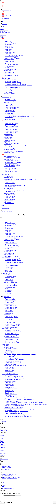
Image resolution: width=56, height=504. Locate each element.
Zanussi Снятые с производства (9, 387)
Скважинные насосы (6, 181)
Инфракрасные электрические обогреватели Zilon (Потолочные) (14, 151)
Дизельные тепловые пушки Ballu (10, 322)
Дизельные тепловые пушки (8, 147)
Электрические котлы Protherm (9, 370)
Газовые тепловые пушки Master (9, 146)
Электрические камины (7, 139)
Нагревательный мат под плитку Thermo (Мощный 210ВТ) (13, 162)
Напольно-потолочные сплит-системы (9, 73)
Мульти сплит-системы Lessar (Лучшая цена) (11, 56)
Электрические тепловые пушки (8, 304)
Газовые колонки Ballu (8, 89)
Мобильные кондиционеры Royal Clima (10, 69)
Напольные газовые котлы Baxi (9, 203)
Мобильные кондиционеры (7, 67)
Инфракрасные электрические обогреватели (10, 149)
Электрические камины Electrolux (10, 140)
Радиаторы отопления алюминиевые (9, 193)
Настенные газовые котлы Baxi (9, 197)
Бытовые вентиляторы (7, 109)
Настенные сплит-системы (7, 41)
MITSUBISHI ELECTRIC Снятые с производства (12, 395)
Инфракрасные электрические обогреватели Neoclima (12, 324)
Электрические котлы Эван (9, 201)
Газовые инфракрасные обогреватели (9, 152)
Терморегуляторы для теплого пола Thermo (11, 168)
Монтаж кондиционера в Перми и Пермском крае (9, 474)
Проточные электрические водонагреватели (10, 264)
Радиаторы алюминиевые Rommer (10, 194)
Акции (3, 487)
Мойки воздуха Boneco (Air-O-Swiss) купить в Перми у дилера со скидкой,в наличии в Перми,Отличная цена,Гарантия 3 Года (23, 112)
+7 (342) (2, 31)
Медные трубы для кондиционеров (10, 60)
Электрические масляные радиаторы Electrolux (11, 142)
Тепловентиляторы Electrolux (9, 313)
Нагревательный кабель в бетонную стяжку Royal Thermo (13, 158)
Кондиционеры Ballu (8, 48)
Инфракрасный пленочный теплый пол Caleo (11, 339)
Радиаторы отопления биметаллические (9, 188)
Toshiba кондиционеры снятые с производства (11, 388)
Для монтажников (4, 27)
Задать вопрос (2, 29)
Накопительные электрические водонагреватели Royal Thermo (14, 83)
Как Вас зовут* (2, 494)
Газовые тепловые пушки (7, 144)
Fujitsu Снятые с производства (9, 385)
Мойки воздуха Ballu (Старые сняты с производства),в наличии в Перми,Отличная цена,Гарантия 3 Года (20, 409)
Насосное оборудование (5, 344)
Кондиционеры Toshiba (8, 53)
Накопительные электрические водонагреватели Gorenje (13, 261)
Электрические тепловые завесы (8, 134)
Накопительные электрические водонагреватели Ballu (12, 80)
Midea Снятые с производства (9, 386)
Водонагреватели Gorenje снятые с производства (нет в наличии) (14, 378)
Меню (1, 37)
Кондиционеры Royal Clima (9, 47)
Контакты (3, 25)
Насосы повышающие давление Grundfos (11, 348)
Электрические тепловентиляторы (8, 137)
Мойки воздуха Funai (8, 291)
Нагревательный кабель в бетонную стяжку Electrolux (12, 330)
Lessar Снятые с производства (9, 382)
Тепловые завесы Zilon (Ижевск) (9, 136)
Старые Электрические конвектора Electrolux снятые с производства (14, 405)
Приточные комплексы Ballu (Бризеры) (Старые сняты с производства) (15, 414)
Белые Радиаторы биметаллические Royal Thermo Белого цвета (14, 358)
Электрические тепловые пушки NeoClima (11, 307)
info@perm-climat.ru (3, 35)
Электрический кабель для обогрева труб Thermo (12, 164)
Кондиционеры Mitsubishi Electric (10, 52)
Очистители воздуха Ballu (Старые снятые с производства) (13, 413)
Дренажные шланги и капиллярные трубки (11, 62)
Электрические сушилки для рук (8, 302)
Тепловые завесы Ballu (8, 310)
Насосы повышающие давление (8, 177)
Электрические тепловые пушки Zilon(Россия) (11, 131)
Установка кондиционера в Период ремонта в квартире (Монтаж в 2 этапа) (12, 473)
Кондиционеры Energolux (8, 44)
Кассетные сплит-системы (7, 70)
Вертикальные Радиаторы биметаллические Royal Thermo (13, 192)
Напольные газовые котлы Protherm (10, 373)
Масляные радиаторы (7, 141)
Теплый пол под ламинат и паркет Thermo (11, 171)
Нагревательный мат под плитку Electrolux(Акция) (12, 161)
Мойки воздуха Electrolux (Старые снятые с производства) (13, 410)
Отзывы (3, 26)
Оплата (3, 484)
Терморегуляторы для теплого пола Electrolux (11, 169)
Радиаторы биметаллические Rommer (10, 191)
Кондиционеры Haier (8, 50)
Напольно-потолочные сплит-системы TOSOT (11, 75)
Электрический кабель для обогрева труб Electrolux (12, 165)
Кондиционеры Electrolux (8, 49)
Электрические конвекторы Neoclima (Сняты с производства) (14, 407)
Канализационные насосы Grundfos (10, 184)
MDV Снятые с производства (9, 393)
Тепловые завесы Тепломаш (9, 135)
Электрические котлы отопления (8, 200)
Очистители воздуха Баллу (9, 280)
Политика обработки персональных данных (8, 488)
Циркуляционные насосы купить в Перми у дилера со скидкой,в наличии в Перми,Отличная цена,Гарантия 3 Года (20, 179)
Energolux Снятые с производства (10, 392)
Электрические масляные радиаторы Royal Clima (12, 143)
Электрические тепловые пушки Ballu (10, 305)
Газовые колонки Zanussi (8, 90)
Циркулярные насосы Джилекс (9, 351)
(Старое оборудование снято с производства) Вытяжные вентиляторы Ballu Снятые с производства (19, 416)
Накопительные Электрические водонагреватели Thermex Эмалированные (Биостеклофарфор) (18, 85)
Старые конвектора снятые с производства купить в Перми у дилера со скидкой (15, 403)
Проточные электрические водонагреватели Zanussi (12, 87)
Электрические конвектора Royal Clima (10, 125)
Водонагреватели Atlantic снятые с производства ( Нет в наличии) (14, 377)
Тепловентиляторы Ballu (8, 138)
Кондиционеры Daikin (8, 51)
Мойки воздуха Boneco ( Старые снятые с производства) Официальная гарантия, (16, 411)
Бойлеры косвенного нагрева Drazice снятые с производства (13, 379)
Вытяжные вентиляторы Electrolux (10, 111)
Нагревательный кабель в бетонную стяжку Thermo (12, 157)
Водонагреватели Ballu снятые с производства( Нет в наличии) (14, 376)
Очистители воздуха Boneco (9, 104)
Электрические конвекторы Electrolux (10, 124)
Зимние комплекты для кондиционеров (10, 63)
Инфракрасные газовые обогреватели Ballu (11, 327)
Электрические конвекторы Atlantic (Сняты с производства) (13, 406)
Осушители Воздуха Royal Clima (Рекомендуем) (12, 294)
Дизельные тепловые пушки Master (10, 148)
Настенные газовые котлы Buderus (10, 367)
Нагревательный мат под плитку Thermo (11, 333)
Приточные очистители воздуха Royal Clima (11, 285)
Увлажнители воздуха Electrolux (9, 277)
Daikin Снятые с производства (9, 391)
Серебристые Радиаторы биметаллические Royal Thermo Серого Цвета (15, 190)
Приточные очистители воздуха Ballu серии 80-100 (12, 283)
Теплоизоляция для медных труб (9, 61)
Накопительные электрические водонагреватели (10, 79)
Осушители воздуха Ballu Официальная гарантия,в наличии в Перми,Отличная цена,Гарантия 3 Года (19, 116)
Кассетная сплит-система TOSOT (10, 72)
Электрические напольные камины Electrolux (11, 401)
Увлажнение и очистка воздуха (6, 273)
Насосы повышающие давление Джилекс (11, 178)
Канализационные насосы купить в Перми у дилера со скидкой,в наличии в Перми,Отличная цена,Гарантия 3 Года (20, 354)
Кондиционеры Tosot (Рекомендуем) (10, 42)
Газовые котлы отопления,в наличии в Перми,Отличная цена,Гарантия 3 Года (15, 195)
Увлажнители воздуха (7, 274)
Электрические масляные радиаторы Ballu (11, 316)
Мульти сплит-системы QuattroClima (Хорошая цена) (12, 58)
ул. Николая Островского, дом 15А (5, 32)
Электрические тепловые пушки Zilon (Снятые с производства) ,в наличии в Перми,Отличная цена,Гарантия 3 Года (21, 400)
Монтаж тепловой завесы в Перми (7, 476)
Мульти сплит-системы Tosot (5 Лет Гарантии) (11, 57)
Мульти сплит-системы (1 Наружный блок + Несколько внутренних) (13, 55)
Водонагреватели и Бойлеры (6, 257)
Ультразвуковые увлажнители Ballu (10, 99)
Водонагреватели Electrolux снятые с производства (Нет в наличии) (14, 375)
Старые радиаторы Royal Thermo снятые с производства (13, 361)
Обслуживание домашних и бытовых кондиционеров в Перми (11, 477)
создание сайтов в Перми (3, 489)
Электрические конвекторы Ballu (10, 299)
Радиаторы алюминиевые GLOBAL (10, 398)
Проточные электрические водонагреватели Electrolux (12, 86)
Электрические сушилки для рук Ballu (10, 128)
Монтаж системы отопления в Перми (7, 475)
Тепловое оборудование (5, 296)
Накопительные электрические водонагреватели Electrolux (13, 258)
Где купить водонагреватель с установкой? (8, 479)
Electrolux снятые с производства (9, 390)
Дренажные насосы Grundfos (9, 175)
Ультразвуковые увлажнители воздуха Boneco (11, 98)
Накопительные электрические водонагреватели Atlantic (13, 82)
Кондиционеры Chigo (8, 226)
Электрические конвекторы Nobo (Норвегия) (11, 126)
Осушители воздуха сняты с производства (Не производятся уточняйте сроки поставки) (17, 415)
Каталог (3, 37)
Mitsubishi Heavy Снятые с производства (11, 394)
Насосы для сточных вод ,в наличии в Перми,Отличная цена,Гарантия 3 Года (14, 185)
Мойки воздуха (6, 288)
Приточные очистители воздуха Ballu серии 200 (12, 107)
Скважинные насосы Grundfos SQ (10, 183)
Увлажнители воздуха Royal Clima (10, 101)
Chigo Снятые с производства (9, 396)
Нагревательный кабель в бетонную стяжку (10, 156)
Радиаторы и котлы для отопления (7, 357)
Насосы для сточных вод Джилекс (10, 186)
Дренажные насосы (6, 345)
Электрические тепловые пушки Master (10, 133)
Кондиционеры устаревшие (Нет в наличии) (10, 381)
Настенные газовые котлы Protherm (10, 196)
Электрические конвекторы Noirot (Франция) (11, 123)
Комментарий (2, 501)
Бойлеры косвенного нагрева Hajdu (10, 92)
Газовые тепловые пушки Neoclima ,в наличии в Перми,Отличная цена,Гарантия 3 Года (17, 145)
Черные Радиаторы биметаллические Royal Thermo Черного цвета (14, 359)
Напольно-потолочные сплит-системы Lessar (11, 74)
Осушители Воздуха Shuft (9, 117)
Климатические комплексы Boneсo (10, 119)
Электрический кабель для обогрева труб (9, 336)
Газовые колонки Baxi (8, 269)
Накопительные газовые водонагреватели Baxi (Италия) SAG (14, 272)
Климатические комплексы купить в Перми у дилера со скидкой (13, 118)
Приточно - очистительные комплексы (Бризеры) (10, 282)
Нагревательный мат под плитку (8, 159)
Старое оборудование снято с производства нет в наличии (10, 374)
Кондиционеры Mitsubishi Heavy (9, 54)
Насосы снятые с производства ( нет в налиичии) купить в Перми (13, 408)
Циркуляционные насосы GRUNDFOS (10, 180)
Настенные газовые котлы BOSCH (10, 198)
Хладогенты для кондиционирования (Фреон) (11, 64)
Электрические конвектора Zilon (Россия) (11, 127)
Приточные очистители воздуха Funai (10, 108)
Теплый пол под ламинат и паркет (8, 170)
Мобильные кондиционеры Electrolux (10, 68)
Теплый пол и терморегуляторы (6, 328)
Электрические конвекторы (7, 122)
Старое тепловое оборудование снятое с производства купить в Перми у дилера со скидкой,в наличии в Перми (19, 399)
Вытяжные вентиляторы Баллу (9, 110)
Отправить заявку (3, 503)
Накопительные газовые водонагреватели (9, 93)
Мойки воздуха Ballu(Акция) (9, 114)
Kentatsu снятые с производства (9, 384)
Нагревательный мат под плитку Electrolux (11, 163)
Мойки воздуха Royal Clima (9, 113)
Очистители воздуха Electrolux (9, 103)
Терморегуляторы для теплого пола (8, 167)
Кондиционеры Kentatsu (8, 46)
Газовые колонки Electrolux (9, 267)
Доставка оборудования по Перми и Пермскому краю (9, 478)
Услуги (3, 23)
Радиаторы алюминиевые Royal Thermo (10, 364)
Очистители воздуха (6, 102)
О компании (3, 22)
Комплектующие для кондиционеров (9, 59)
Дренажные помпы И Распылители (10, 66)
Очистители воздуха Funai (9, 105)
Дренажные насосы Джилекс (9, 176)
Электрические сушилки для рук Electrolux (11, 129)
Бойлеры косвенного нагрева (8, 91)
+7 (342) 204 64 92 (2, 457)
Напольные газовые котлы (7, 202)
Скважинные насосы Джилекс (9, 182)
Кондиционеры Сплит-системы (6, 221)
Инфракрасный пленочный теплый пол (9, 166)
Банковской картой (3, 429)
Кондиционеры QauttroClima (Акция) (10, 43)
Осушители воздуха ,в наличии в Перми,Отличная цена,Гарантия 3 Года (14, 115)
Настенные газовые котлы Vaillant (10, 199)
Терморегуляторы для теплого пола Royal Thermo (12, 342)
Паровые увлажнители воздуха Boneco (10, 100)
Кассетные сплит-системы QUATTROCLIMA (11, 71)
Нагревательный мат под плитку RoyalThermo (11, 160)
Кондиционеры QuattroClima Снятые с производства (12, 389)
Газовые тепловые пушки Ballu (9, 319)
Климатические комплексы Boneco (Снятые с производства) (13, 412)
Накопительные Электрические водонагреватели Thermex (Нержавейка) (15, 84)
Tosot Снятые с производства (9, 383)
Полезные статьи (4, 24)
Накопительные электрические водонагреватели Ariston (13, 81)
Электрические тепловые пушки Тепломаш (11, 132)
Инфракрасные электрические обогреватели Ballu (12, 325)
